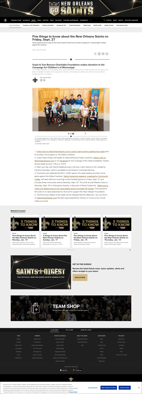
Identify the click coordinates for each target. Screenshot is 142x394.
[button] (68, 250)
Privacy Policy (73, 392)
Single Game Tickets (60, 351)
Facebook (64, 161)
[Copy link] (106, 54)
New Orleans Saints (45, 77)
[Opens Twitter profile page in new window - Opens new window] (44, 80)
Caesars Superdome (37, 358)
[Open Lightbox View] (71, 117)
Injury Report (18, 348)
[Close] (139, 388)
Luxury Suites (60, 345)
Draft (101, 342)
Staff (82, 345)
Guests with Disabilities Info (60, 358)
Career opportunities (82, 339)
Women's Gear (121, 342)
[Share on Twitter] (99, 55)
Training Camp (101, 345)
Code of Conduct (37, 354)
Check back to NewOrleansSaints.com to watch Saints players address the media (71, 151)
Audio (101, 354)
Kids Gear (121, 345)
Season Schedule (60, 361)
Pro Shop (121, 335)
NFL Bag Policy (37, 351)
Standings (18, 351)
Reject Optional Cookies (109, 387)
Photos (102, 348)
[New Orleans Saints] (71, 379)
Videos (101, 351)
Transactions (18, 358)
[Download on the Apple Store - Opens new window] (64, 370)
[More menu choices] (90, 20)
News (101, 339)
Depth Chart (18, 345)
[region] (71, 388)
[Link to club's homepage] (5, 20)
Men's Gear (121, 339)
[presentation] (130, 250)
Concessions (37, 342)
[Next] (85, 133)
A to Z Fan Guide (37, 348)
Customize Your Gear (121, 354)
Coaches (18, 342)
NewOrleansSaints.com (47, 198)
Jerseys (121, 348)
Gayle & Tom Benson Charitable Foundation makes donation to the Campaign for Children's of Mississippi (68, 66)
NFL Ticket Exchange (60, 354)
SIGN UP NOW (80, 277)
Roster (18, 339)
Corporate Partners (82, 342)
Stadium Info (37, 339)
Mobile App (102, 361)
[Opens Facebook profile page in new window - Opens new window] (41, 80)
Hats (121, 351)
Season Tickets (60, 342)
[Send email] (103, 55)
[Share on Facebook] (95, 55)
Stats (18, 354)
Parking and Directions (37, 345)
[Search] (104, 20)
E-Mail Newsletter (101, 358)
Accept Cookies (124, 387)
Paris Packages (60, 348)
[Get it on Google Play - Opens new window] (77, 371)
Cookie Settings (92, 387)
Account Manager (60, 339)
